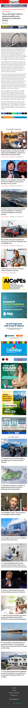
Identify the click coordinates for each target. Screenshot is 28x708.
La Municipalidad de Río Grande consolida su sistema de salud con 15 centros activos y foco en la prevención (14, 565)
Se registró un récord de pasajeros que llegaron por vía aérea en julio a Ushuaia (13, 460)
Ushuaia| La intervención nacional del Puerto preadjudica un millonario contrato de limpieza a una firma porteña (13, 211)
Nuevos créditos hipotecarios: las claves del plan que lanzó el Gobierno (13, 591)
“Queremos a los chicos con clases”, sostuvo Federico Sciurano (12, 269)
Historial (14, 690)
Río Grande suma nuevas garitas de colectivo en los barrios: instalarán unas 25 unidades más (14, 241)
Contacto (14, 687)
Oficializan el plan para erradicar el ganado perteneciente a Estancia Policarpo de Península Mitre (13, 487)
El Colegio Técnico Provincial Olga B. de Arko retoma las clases (14, 539)
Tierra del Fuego (6, 11)
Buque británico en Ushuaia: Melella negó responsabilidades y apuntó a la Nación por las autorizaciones (13, 152)
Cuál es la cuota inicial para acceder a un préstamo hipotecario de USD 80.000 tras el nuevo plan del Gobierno (13, 617)
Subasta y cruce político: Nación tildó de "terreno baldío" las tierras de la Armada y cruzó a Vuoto (13, 181)
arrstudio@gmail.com (14, 699)
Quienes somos (14, 695)
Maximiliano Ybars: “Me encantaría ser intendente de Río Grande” (13, 513)
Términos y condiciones (14, 692)
